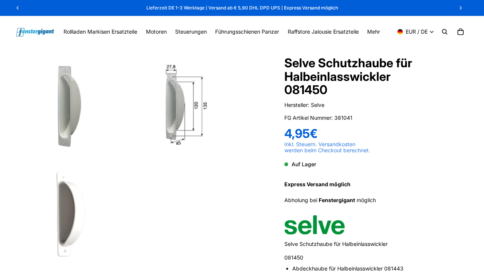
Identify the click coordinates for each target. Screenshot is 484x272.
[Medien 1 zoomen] (69, 105)
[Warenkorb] (460, 31)
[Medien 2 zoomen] (178, 105)
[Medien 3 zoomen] (69, 214)
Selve (317, 105)
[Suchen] (444, 31)
